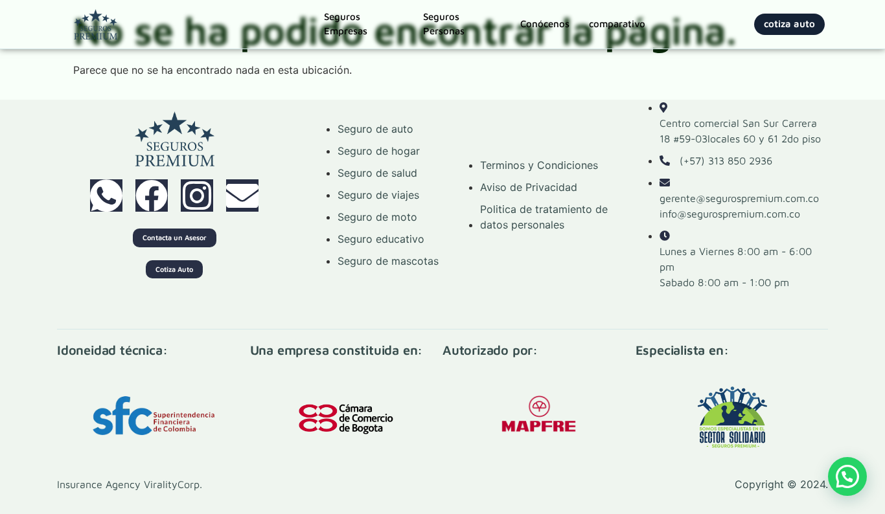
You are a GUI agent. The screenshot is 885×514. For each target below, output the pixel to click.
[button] (847, 476)
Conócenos (544, 23)
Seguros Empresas (345, 24)
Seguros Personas (444, 24)
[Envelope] (242, 195)
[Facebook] (151, 195)
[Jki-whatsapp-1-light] (106, 195)
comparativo (617, 23)
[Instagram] (197, 195)
